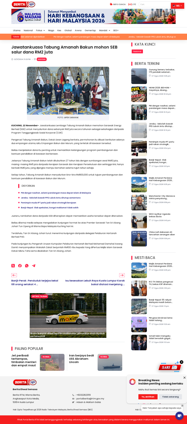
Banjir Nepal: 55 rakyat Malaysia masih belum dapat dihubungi (160, 301)
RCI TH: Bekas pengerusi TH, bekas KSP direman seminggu (161, 283)
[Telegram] (33, 265)
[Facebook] (20, 265)
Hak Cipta (139, 409)
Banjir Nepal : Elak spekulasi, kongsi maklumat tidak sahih (49, 207)
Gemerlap (90, 30)
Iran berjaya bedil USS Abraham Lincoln (81, 359)
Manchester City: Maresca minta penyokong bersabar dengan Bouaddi (162, 197)
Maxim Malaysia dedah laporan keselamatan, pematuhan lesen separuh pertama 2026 (67, 335)
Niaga (51, 30)
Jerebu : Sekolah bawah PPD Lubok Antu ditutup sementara (136, 36)
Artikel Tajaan (39, 296)
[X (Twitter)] (13, 265)
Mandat (103, 30)
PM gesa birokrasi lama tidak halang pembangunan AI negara (161, 319)
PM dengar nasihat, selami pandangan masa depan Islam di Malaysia (66, 36)
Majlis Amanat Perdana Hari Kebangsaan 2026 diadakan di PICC (160, 179)
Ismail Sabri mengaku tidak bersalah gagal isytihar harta (159, 337)
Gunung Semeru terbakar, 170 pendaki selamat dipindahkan (162, 70)
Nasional (28, 30)
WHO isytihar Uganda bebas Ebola (159, 215)
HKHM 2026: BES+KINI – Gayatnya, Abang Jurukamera (160, 88)
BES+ (116, 30)
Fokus (39, 30)
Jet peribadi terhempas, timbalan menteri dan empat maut (23, 360)
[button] (40, 30)
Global (68, 30)
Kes (59, 30)
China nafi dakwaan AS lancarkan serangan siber (162, 233)
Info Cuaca (119, 4)
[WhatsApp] (26, 265)
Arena (78, 30)
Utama (16, 30)
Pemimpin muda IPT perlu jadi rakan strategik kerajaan (48, 202)
